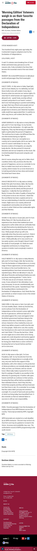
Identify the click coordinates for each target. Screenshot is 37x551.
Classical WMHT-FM (24, 526)
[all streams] (34, 549)
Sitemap (21, 518)
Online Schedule (23, 511)
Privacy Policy (7, 510)
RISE (20, 529)
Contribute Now (7, 522)
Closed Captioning (8, 514)
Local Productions (24, 513)
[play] (3, 549)
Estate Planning (7, 525)
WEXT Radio (22, 530)
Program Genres (23, 515)
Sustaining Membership (9, 523)
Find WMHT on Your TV (25, 512)
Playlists (21, 527)
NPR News (10, 434)
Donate (31, 2)
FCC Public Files (7, 511)
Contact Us (6, 507)
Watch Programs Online (25, 516)
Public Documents (8, 512)
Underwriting (6, 526)
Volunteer (6, 528)
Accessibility (6, 508)
